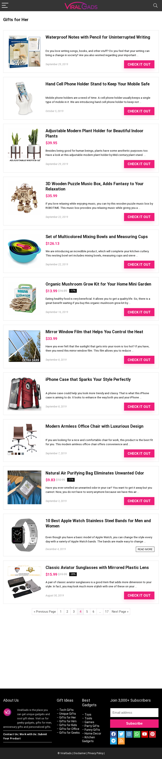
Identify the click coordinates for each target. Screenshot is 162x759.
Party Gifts (92, 726)
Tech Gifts (66, 710)
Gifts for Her (67, 717)
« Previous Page (45, 611)
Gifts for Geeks (69, 732)
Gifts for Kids (68, 725)
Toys (88, 714)
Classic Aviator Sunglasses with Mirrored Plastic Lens (97, 567)
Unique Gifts (67, 713)
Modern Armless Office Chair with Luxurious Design (94, 426)
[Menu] (5, 5)
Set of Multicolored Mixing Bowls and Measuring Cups (97, 236)
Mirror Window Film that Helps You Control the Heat (94, 331)
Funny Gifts (92, 729)
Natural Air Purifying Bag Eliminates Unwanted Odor (95, 473)
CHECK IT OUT (139, 64)
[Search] (155, 5)
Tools (88, 718)
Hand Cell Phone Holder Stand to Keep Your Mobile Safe (98, 84)
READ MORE (145, 549)
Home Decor (93, 733)
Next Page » (120, 611)
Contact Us (10, 734)
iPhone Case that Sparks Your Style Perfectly (88, 379)
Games (89, 722)
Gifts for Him (68, 721)
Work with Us (28, 734)
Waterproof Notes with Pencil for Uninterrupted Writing (98, 37)
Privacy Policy (95, 753)
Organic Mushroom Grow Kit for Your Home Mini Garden (98, 284)
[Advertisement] (120, 654)
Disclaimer (80, 753)
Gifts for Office (69, 729)
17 (106, 611)
